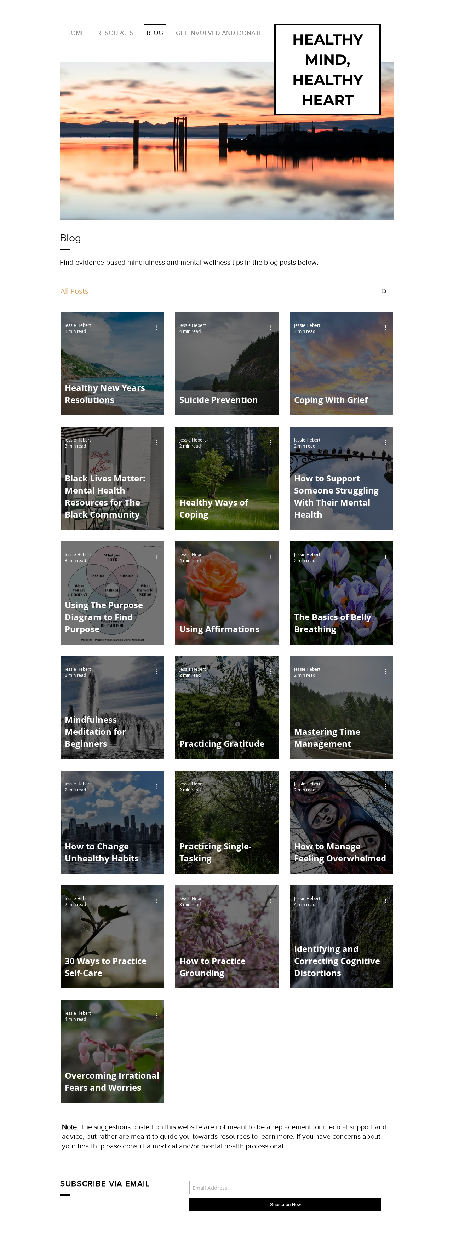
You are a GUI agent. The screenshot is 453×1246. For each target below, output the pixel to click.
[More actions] (158, 328)
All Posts (74, 291)
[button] (384, 291)
